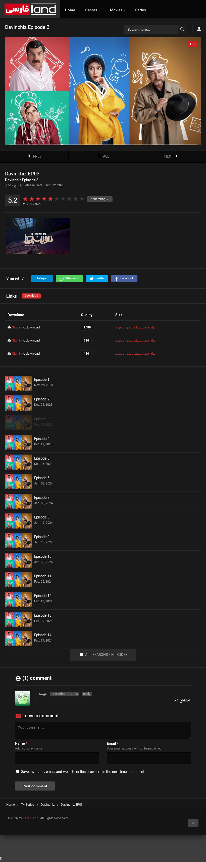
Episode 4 (41, 439)
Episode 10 (43, 556)
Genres (91, 10)
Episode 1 (41, 380)
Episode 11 (43, 576)
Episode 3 (41, 419)
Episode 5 (41, 458)
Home (70, 10)
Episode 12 (43, 596)
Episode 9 (41, 537)
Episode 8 (41, 517)
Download (31, 295)
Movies (116, 10)
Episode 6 (41, 478)
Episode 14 (43, 635)
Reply (86, 694)
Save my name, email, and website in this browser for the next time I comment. (83, 772)
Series (140, 10)
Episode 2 (41, 399)
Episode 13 (43, 615)
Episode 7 (41, 498)
